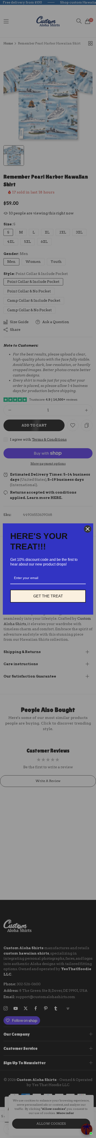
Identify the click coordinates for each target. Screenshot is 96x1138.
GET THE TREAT (48, 596)
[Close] (87, 529)
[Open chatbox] (86, 1129)
